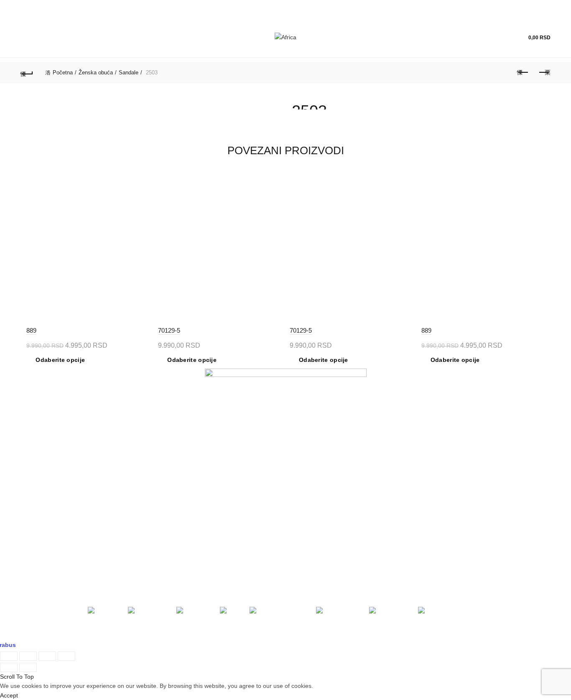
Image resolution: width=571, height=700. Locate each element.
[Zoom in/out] (66, 656)
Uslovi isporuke (312, 531)
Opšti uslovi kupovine (184, 484)
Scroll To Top (17, 676)
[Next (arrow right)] (28, 667)
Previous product (523, 72)
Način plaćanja (175, 500)
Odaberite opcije (60, 359)
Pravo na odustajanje (320, 547)
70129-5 (169, 330)
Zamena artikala (313, 500)
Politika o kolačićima (182, 531)
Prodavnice (35, 469)
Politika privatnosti (180, 515)
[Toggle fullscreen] (47, 656)
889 (31, 330)
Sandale (128, 72)
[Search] (480, 37)
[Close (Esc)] (9, 656)
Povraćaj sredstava (317, 515)
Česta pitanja (309, 484)
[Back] (26, 72)
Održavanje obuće (316, 469)
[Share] (28, 656)
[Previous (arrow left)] (9, 667)
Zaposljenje (35, 500)
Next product (544, 72)
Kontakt (30, 484)
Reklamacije (308, 453)
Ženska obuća (96, 72)
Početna (63, 72)
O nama (31, 453)
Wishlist (503, 33)
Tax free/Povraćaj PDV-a (188, 469)
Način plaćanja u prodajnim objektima (205, 453)
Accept (9, 695)
